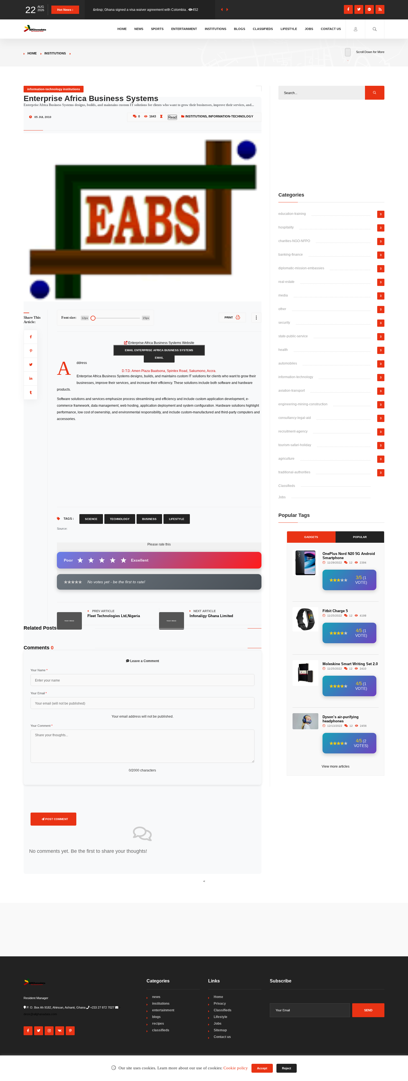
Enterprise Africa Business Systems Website (161, 343)
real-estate (286, 282)
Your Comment (41, 725)
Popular (360, 537)
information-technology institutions (53, 89)
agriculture (286, 459)
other (282, 309)
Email (159, 357)
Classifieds (263, 29)
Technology (120, 519)
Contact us (331, 29)
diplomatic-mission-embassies (301, 268)
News (138, 29)
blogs (156, 1017)
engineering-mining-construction (303, 404)
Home (122, 29)
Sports (157, 29)
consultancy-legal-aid (294, 418)
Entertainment (184, 29)
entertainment (163, 1010)
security (284, 323)
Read (172, 117)
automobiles (287, 363)
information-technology (230, 116)
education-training (292, 214)
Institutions (215, 29)
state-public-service (293, 336)
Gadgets (311, 537)
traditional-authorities (294, 472)
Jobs (309, 29)
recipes (158, 1023)
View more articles (335, 766)
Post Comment (56, 819)
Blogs (239, 29)
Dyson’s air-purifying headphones (341, 719)
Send (368, 1010)
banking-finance (290, 255)
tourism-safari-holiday (294, 445)
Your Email (39, 693)
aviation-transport (291, 391)
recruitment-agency (293, 431)
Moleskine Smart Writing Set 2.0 (350, 664)
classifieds (160, 1030)
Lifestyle (289, 29)
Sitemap (220, 1030)
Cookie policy (235, 1068)
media (283, 295)
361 (199, 10)
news (156, 997)
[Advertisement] (159, 464)
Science (91, 519)
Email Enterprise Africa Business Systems (159, 350)
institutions (55, 53)
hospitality (286, 227)
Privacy (220, 1003)
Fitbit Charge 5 (335, 611)
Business (149, 519)
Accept (262, 1068)
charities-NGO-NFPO (294, 241)
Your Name (39, 670)
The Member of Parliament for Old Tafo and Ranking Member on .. (142, 10)
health (283, 350)
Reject (286, 1068)
